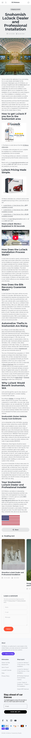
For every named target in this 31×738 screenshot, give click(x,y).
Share (16, 529)
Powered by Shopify (16, 733)
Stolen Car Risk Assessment (6, 663)
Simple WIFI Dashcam (23, 689)
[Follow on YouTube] (15, 720)
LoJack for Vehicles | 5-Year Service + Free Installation (23, 671)
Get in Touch (5, 667)
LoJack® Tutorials (6, 670)
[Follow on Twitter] (7, 720)
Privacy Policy (11, 600)
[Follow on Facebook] (3, 720)
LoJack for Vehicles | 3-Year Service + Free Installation (23, 664)
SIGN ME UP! (15, 712)
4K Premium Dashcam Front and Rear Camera (23, 677)
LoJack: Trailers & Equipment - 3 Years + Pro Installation (23, 684)
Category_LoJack (15, 9)
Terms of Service (21, 600)
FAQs (3, 673)
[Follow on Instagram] (11, 720)
